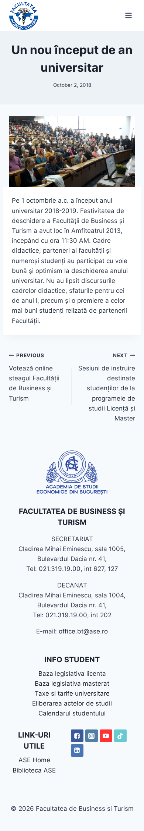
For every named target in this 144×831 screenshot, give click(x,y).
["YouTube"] (106, 735)
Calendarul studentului (72, 713)
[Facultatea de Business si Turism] (23, 15)
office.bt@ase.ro (83, 631)
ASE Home (34, 760)
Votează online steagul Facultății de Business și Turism (34, 377)
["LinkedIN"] (77, 750)
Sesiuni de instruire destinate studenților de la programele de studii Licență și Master (106, 387)
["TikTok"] (120, 735)
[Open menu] (128, 15)
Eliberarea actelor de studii (72, 703)
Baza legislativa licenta (72, 673)
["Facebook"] (77, 735)
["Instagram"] (91, 735)
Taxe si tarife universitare (72, 693)
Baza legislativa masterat (72, 683)
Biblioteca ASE (34, 770)
